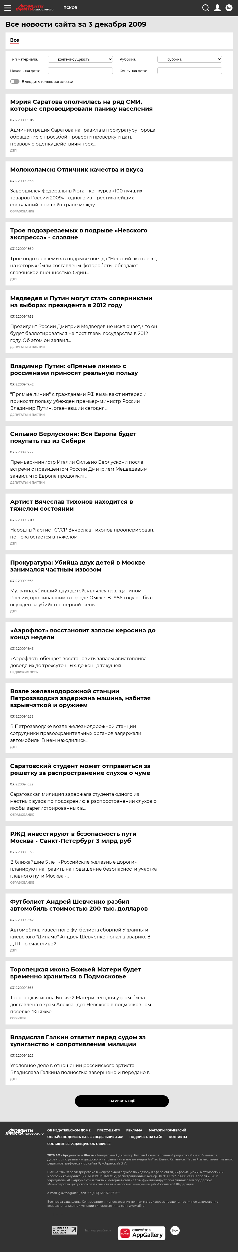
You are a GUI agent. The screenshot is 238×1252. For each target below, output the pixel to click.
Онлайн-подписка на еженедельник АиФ (85, 1137)
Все (14, 40)
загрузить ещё (122, 1101)
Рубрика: (128, 59)
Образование (22, 211)
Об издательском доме (69, 1130)
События (18, 1018)
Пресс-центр (108, 1130)
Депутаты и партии (27, 347)
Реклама (134, 1130)
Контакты (178, 1137)
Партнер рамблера (97, 1230)
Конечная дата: (133, 71)
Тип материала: (24, 59)
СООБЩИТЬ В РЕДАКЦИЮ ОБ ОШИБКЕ (79, 1144)
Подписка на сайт (146, 1137)
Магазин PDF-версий (167, 1130)
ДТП (13, 150)
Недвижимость (24, 672)
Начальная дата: (25, 71)
